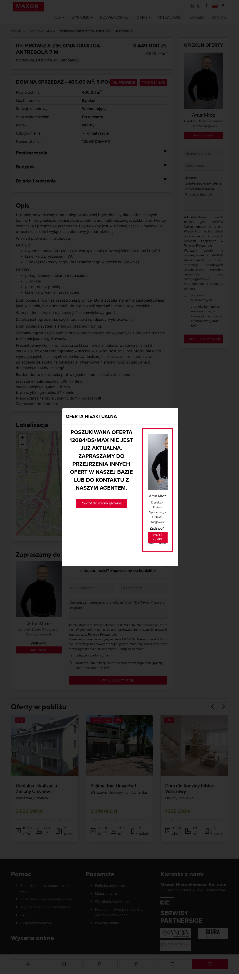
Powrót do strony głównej (101, 503)
